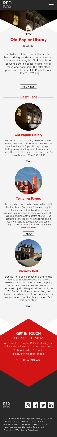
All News (28, 86)
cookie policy (25, 427)
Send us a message (28, 360)
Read (28, 161)
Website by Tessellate (26, 430)
